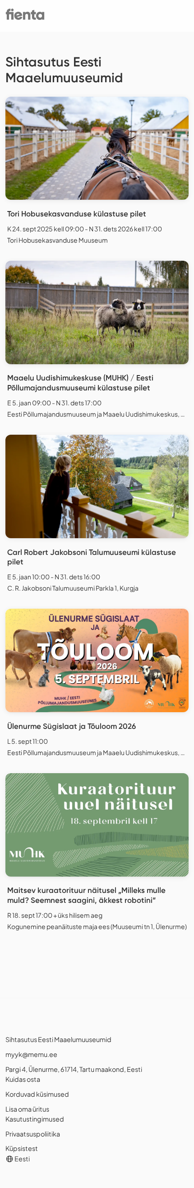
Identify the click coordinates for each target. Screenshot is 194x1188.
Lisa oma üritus (27, 1109)
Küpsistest (21, 1148)
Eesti (22, 1159)
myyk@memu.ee (31, 1054)
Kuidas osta (22, 1079)
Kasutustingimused (34, 1119)
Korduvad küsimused (37, 1094)
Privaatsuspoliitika (32, 1134)
